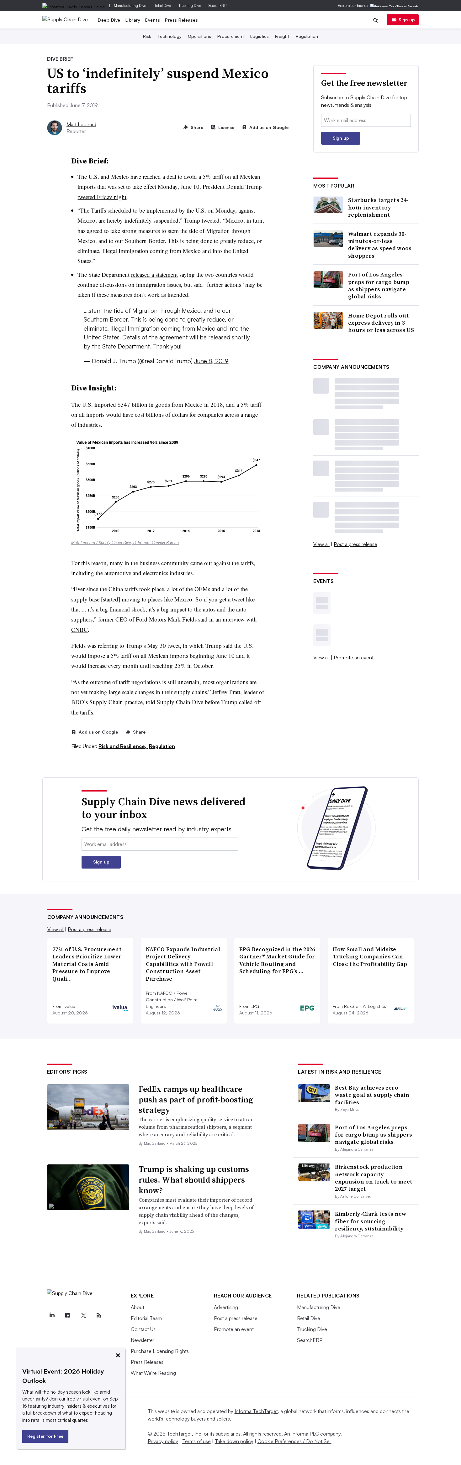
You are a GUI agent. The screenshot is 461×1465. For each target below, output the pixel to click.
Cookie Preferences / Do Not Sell (294, 1441)
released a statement (154, 274)
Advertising (226, 1307)
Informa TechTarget (256, 1411)
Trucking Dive (189, 5)
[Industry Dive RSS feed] (99, 1315)
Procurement (230, 36)
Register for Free (45, 1436)
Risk (147, 36)
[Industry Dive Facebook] (67, 1315)
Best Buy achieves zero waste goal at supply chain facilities (372, 1095)
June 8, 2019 (211, 361)
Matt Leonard (81, 124)
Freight (282, 36)
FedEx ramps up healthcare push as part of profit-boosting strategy (196, 1099)
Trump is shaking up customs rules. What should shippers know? (194, 1179)
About (137, 1307)
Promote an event (354, 657)
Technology (169, 36)
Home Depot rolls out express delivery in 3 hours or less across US (381, 323)
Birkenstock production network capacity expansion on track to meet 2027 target (373, 1178)
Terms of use (196, 1441)
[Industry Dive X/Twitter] (83, 1315)
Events (152, 20)
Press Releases (181, 20)
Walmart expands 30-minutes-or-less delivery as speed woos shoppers (380, 245)
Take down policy (234, 1441)
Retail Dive (162, 5)
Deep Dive (109, 20)
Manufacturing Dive (130, 5)
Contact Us (143, 1329)
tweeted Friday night (101, 197)
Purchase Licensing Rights (160, 1351)
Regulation (307, 36)
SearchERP (217, 5)
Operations (199, 36)
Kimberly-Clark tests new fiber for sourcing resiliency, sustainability (370, 1221)
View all (321, 544)
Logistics (259, 36)
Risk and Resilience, (123, 746)
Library (132, 20)
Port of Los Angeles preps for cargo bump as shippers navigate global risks (378, 285)
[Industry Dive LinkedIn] (52, 1315)
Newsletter (142, 1340)
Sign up (407, 19)
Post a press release (355, 544)
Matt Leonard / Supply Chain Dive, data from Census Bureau (125, 542)
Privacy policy (163, 1441)
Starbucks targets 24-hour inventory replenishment (378, 207)
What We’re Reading (153, 1373)
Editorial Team (146, 1318)
